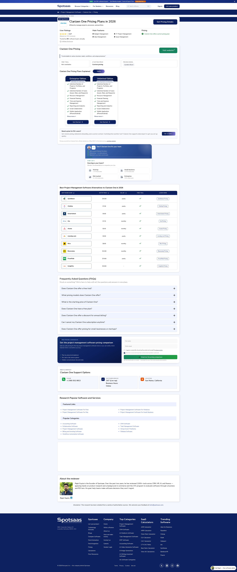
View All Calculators (148, 552)
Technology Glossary (92, 529)
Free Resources (93, 554)
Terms (116, 566)
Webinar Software (126, 431)
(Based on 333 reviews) (67, 36)
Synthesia (163, 548)
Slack (162, 538)
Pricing (163, 199)
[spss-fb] (178, 566)
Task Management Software (129, 426)
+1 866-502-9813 (74, 380)
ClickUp (70, 206)
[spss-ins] (172, 566)
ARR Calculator (146, 527)
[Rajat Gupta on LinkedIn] (71, 498)
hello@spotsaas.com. (156, 505)
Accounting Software (69, 424)
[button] (118, 1)
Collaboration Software (70, 426)
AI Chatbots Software (126, 533)
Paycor (162, 555)
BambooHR (164, 552)
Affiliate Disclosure (67, 41)
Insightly (71, 266)
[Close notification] (235, 1)
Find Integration (93, 544)
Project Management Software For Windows (135, 410)
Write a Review (109, 528)
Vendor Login (108, 547)
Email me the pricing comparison (151, 357)
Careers (106, 544)
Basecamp (71, 251)
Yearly (99, 71)
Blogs (90, 533)
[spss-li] (167, 566)
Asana (70, 229)
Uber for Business (166, 527)
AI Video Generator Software (128, 547)
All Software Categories (127, 560)
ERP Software (124, 540)
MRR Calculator (146, 531)
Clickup (162, 534)
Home (106, 524)
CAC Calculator (146, 541)
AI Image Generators (126, 551)
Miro (69, 243)
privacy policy (158, 350)
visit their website (111, 141)
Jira (69, 221)
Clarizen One (87, 12)
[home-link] (58, 12)
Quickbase (71, 199)
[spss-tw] (161, 566)
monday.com (72, 236)
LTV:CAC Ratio (146, 545)
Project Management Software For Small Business (136, 412)
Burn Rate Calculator (148, 548)
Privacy (121, 566)
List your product (172, 6)
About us (107, 531)
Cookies (127, 566)
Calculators (92, 551)
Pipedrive (163, 531)
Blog (117, 6)
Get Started (77, 122)
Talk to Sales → (168, 134)
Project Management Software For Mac (75, 412)
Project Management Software (71, 12)
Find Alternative (93, 540)
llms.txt (133, 566)
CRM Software (125, 424)
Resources (109, 6)
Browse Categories (82, 6)
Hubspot (163, 541)
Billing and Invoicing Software (72, 431)
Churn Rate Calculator (148, 534)
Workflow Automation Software (73, 434)
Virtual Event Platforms (128, 429)
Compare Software (94, 537)
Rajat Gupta (64, 498)
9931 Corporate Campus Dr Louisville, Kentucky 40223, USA (66, 528)
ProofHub (71, 258)
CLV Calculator (146, 538)
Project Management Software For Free (75, 410)
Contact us (107, 540)
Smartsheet (72, 214)
